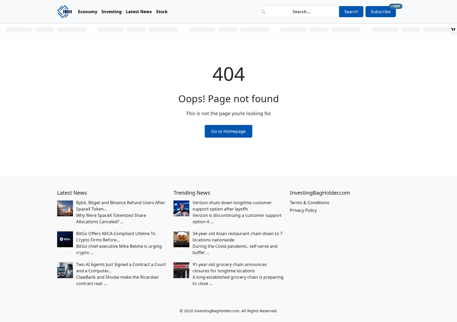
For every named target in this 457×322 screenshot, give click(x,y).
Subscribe (383, 10)
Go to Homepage (228, 131)
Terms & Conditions (309, 203)
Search (351, 12)
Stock (162, 12)
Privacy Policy (303, 210)
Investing (112, 12)
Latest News (139, 12)
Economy (87, 12)
